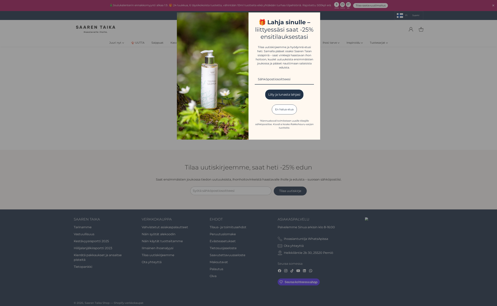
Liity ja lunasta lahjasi (284, 94)
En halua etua (284, 109)
